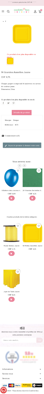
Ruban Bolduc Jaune (11, 246)
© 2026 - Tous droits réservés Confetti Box (22, 391)
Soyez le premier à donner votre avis (23, 145)
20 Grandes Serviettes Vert (32, 190)
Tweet (8, 103)
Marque (8, 120)
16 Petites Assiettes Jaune (32, 246)
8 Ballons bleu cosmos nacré (11, 190)
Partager (3, 103)
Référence (9, 125)
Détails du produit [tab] (21, 112)
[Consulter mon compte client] (35, 11)
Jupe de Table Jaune (11, 292)
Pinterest (13, 103)
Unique (16, 120)
